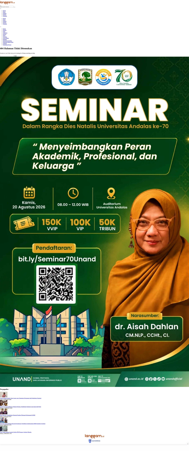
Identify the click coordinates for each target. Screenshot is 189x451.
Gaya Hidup (6, 38)
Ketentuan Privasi (7, 44)
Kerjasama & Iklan (7, 40)
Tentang (5, 43)
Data (4, 31)
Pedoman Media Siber (8, 42)
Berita (4, 10)
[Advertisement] (94, 448)
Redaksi (5, 39)
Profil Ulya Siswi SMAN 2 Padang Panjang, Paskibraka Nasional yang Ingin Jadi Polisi (20, 406)
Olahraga (5, 32)
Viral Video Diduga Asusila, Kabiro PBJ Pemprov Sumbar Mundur (15, 432)
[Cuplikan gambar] (3, 397)
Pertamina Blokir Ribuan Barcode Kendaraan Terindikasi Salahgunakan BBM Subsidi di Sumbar (22, 423)
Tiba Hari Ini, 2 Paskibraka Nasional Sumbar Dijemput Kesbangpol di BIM (17, 415)
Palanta (4, 13)
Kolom (4, 14)
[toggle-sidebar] (0, 8)
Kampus (5, 16)
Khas (4, 12)
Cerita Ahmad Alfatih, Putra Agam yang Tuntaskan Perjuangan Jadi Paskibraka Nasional (20, 398)
